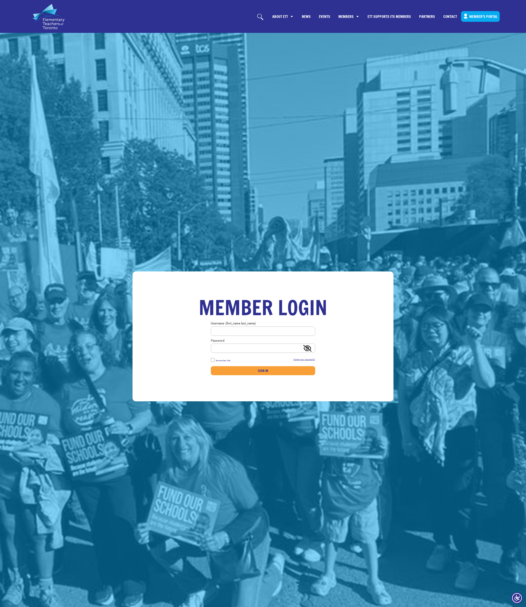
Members (346, 16)
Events (324, 16)
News (306, 16)
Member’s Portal (483, 16)
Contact (450, 16)
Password (217, 341)
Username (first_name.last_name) (233, 324)
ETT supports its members (389, 16)
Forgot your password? (304, 359)
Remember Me (222, 360)
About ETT (280, 16)
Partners (427, 16)
